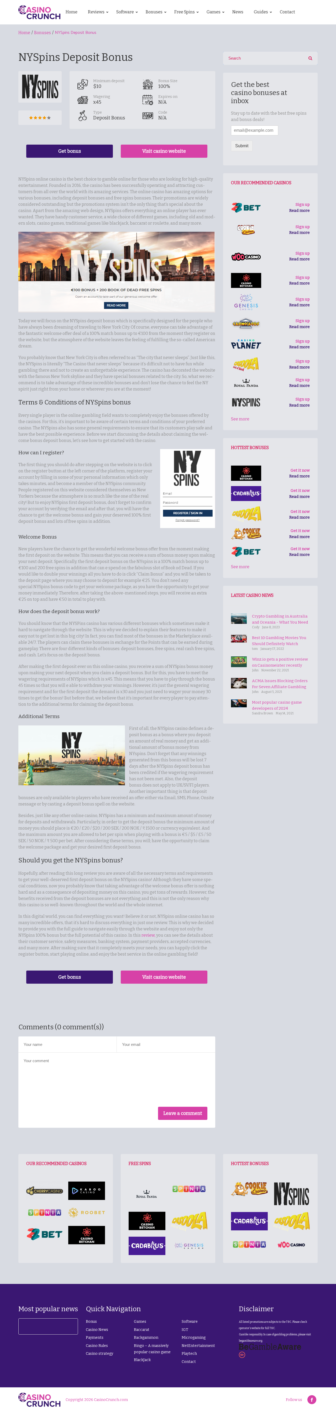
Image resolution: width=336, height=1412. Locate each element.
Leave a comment (182, 1113)
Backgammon (146, 1337)
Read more (299, 210)
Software (190, 1321)
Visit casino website (164, 151)
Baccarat (141, 1329)
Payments (94, 1337)
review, (148, 935)
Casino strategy (99, 1353)
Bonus (91, 1321)
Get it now (300, 470)
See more (240, 419)
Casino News (97, 1329)
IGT (185, 1329)
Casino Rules (97, 1345)
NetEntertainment (198, 1345)
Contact (189, 1362)
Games (140, 1321)
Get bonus (69, 151)
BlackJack (142, 1360)
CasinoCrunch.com (111, 1400)
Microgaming (194, 1337)
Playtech (189, 1353)
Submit (241, 146)
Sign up (303, 204)
